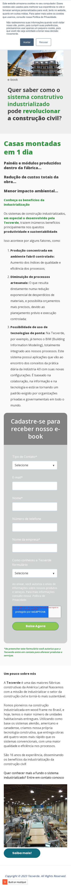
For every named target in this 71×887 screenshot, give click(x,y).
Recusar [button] (43, 42)
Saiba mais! (22, 853)
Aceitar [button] (26, 42)
